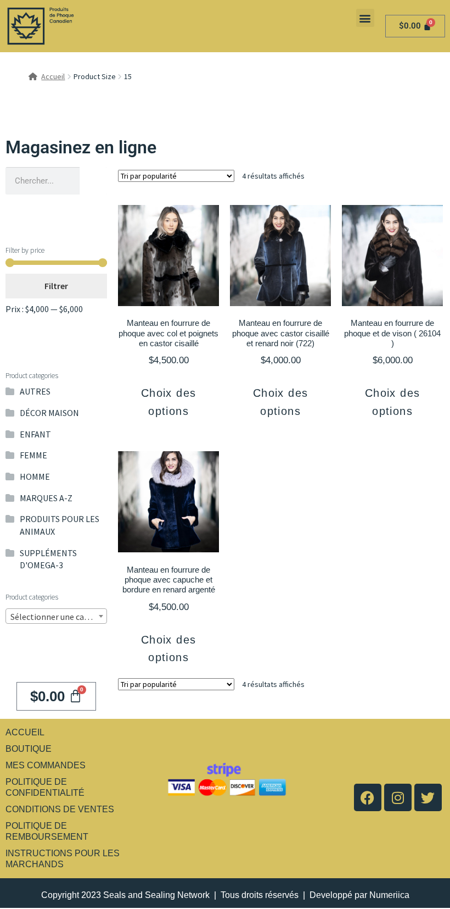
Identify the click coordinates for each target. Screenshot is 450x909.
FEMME (33, 455)
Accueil (53, 76)
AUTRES (35, 391)
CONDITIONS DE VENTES (59, 809)
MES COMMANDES (45, 765)
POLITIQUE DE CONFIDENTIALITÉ (45, 787)
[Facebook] (367, 797)
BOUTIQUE (28, 748)
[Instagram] (398, 797)
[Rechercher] (93, 181)
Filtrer (56, 285)
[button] (365, 18)
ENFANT (35, 434)
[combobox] (56, 616)
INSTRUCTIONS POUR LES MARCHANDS (62, 859)
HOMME (35, 476)
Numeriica (389, 895)
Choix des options (168, 402)
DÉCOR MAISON (49, 412)
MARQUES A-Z (46, 497)
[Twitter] (428, 797)
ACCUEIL (24, 732)
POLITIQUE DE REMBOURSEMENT (46, 831)
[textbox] (56, 616)
